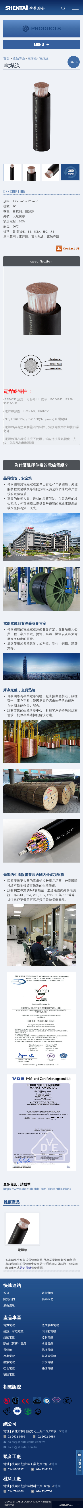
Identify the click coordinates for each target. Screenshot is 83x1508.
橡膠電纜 (47, 1343)
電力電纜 (25, 1268)
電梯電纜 (47, 1350)
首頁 (6, 58)
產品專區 (19, 58)
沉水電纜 (47, 1362)
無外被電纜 (49, 1356)
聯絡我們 (47, 1299)
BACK (74, 62)
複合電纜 (9, 1368)
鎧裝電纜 (9, 1337)
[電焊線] (41, 117)
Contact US (71, 248)
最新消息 (9, 1305)
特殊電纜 (47, 1368)
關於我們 (9, 1299)
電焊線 (32, 58)
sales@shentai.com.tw (22, 1447)
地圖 (64, 1431)
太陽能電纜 (49, 1331)
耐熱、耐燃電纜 (13, 1331)
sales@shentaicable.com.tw (26, 1442)
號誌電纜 (9, 1374)
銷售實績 (47, 1293)
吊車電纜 (9, 1356)
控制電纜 (47, 1337)
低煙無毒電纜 (50, 1325)
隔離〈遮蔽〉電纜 (14, 1343)
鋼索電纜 (9, 1362)
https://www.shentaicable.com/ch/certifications (37, 1189)
